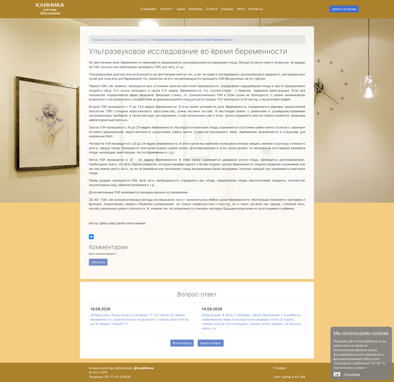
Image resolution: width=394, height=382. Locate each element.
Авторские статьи (135, 39)
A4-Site (300, 377)
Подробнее (352, 374)
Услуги (165, 9)
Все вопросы (182, 343)
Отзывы (227, 9)
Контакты (255, 9)
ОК (337, 374)
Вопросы (196, 9)
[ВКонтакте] (91, 236)
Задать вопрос (210, 343)
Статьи (211, 9)
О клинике (148, 9)
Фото (241, 9)
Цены (181, 9)
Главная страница (105, 39)
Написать (98, 262)
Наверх (280, 368)
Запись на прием (344, 9)
